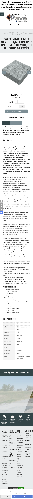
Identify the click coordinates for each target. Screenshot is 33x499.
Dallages (28, 435)
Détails (7, 123)
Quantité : (11, 102)
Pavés (27, 433)
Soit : (9, 106)
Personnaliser (6, 496)
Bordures (28, 437)
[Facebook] (1, 201)
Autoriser (21, 488)
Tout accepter (27, 496)
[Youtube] (1, 206)
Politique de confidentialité (20, 493)
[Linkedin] (1, 209)
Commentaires (17, 123)
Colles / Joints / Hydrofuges (28, 451)
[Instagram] (1, 203)
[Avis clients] (1, 212)
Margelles (27, 440)
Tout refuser (16, 496)
